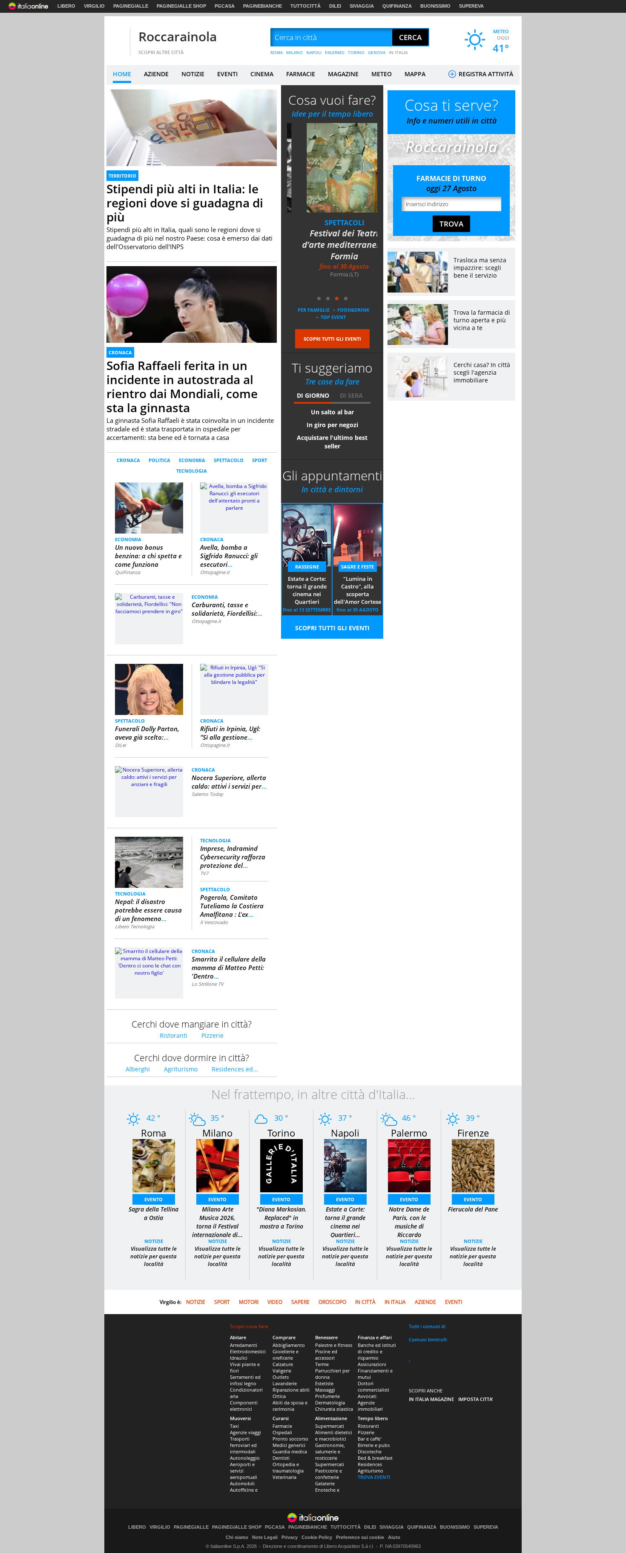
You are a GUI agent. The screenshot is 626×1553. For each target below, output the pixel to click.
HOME (122, 74)
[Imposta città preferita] (117, 37)
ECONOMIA (192, 460)
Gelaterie (325, 1483)
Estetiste (324, 1383)
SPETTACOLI (332, 222)
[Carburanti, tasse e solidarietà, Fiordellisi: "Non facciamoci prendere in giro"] (149, 603)
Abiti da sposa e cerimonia (290, 1405)
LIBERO (66, 6)
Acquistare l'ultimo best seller (332, 441)
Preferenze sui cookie (360, 1537)
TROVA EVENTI (374, 1477)
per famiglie (314, 310)
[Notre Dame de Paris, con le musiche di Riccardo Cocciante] (409, 1165)
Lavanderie (285, 1383)
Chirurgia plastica (334, 1409)
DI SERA (351, 395)
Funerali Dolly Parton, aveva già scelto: (147, 732)
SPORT (259, 460)
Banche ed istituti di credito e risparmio (377, 1351)
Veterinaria (284, 1477)
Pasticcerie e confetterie (328, 1473)
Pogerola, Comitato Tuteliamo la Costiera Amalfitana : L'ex (232, 906)
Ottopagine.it (215, 572)
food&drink (353, 310)
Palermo (409, 1132)
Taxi (234, 1426)
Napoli (345, 1132)
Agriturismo (181, 1069)
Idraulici (238, 1358)
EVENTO (153, 1199)
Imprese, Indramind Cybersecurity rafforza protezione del (232, 857)
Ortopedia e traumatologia (288, 1467)
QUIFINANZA (397, 6)
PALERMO (335, 52)
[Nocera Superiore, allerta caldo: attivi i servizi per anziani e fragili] (149, 776)
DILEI (335, 6)
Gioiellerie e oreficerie (286, 1354)
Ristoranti (173, 1035)
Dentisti (281, 1458)
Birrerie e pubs (374, 1445)
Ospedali (282, 1432)
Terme (322, 1364)
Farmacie (282, 1426)
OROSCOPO (332, 1302)
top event (333, 317)
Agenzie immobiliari (370, 1405)
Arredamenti (243, 1345)
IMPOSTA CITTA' (475, 1399)
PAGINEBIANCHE (262, 6)
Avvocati (367, 1396)
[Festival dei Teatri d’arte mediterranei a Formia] (332, 167)
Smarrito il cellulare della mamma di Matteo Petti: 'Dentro (229, 967)
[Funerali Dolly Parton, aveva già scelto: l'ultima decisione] (149, 688)
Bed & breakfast (375, 1458)
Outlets (281, 1377)
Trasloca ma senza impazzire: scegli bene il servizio (480, 267)
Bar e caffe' (369, 1438)
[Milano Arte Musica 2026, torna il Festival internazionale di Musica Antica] (217, 1165)
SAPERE (300, 1302)
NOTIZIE (192, 74)
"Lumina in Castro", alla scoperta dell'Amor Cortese (357, 590)
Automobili (242, 1483)
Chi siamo (237, 1537)
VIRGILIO (94, 6)
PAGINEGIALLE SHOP (181, 6)
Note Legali (265, 1537)
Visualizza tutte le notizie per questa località (153, 1256)
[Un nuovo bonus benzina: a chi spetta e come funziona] (149, 507)
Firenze (473, 1132)
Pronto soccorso (290, 1438)
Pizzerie (212, 1035)
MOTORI (248, 1302)
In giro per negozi (332, 425)
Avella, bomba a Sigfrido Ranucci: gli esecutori (229, 555)
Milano (217, 1132)
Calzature (283, 1364)
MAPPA (415, 74)
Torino (281, 1132)
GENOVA (376, 52)
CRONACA (120, 352)
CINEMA (261, 74)
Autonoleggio (245, 1458)
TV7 (204, 873)
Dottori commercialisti (373, 1386)
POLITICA (159, 460)
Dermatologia (330, 1402)
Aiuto (394, 1537)
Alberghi (138, 1069)
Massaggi (325, 1390)
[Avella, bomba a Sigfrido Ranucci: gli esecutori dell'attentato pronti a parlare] (234, 496)
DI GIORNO (313, 395)
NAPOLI (314, 52)
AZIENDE (156, 74)
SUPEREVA (471, 6)
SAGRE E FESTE (357, 566)
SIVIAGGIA (362, 6)
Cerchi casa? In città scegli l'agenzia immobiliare (482, 372)
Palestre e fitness (333, 1345)
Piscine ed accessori (326, 1354)
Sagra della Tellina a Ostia (153, 1213)
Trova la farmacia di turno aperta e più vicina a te (482, 320)
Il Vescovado (214, 922)
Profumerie (327, 1396)
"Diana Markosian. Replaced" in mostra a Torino (281, 1217)
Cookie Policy (317, 1537)
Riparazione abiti (291, 1390)
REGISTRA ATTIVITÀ (485, 74)
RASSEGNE (307, 566)
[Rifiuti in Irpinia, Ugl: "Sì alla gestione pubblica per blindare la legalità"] (234, 674)
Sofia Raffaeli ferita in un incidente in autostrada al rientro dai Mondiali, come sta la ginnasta (182, 386)
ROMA (276, 52)
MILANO (294, 52)
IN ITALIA (398, 52)
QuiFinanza (127, 572)
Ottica (279, 1396)
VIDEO (274, 1302)
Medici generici (289, 1445)
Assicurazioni (372, 1364)
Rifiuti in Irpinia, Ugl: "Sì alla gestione (230, 732)
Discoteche (370, 1451)
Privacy (289, 1537)
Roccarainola (177, 36)
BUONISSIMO (435, 6)
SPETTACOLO (229, 460)
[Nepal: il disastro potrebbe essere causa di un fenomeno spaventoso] (149, 862)
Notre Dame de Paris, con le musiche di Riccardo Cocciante (409, 1226)
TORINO (356, 52)
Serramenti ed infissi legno (245, 1380)
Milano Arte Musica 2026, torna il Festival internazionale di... (217, 1222)
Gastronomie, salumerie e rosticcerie (330, 1451)
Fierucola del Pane (473, 1209)
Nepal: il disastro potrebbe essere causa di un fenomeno (148, 910)
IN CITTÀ (365, 1302)
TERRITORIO (122, 175)
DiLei (120, 745)
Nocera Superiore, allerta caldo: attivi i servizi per (229, 781)
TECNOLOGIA (191, 471)
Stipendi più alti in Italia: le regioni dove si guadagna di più (184, 203)
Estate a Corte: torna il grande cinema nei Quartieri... (345, 1222)
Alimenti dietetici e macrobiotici (333, 1435)
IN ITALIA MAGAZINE (431, 1399)
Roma (153, 1132)
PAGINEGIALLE (130, 6)
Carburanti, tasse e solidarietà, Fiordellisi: (227, 608)
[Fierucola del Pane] (473, 1165)
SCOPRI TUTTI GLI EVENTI (332, 339)
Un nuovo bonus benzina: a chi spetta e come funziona (148, 555)
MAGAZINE (343, 74)
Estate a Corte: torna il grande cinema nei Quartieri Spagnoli (307, 590)
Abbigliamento (289, 1345)
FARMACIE (300, 74)
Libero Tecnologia (134, 926)
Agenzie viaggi (245, 1432)
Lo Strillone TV (208, 984)
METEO (381, 74)
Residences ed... (235, 1069)
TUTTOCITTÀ (305, 6)
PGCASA (225, 6)
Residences (370, 1464)
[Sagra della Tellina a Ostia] (153, 1165)
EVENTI (227, 74)
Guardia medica (290, 1451)
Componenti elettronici (244, 1405)
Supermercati (329, 1426)
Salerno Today (207, 794)
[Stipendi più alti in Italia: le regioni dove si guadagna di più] (191, 137)
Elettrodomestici (248, 1351)
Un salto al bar (332, 412)
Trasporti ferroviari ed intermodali (243, 1445)
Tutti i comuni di (427, 1326)
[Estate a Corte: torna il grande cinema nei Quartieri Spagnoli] (345, 1165)
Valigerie (282, 1370)
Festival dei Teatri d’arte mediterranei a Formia (332, 244)
